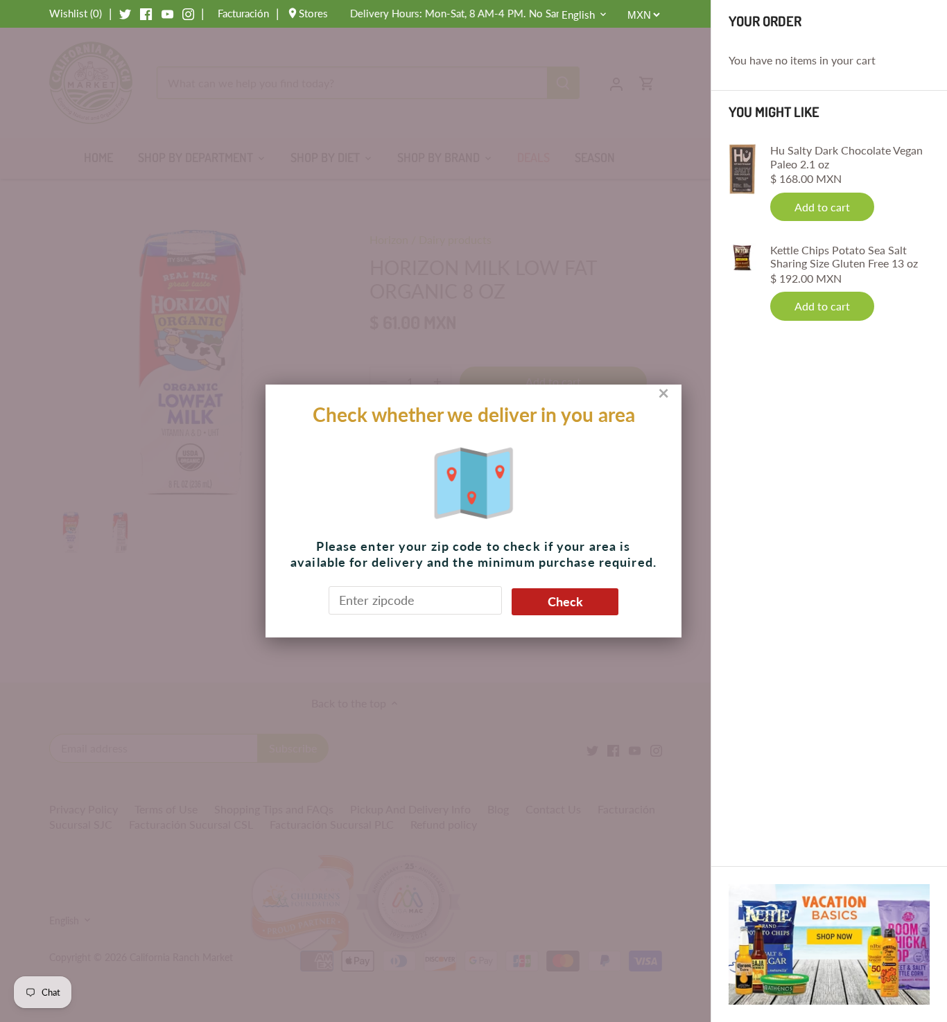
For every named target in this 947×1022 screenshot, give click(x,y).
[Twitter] (125, 13)
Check (565, 601)
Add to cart (822, 206)
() (75, 13)
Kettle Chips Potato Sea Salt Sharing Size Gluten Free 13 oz (844, 256)
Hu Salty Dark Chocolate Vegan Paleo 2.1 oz (846, 156)
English (578, 14)
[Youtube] (167, 13)
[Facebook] (146, 13)
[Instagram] (188, 13)
